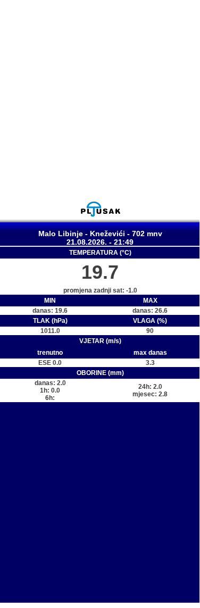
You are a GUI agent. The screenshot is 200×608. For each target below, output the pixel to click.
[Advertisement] (99, 100)
